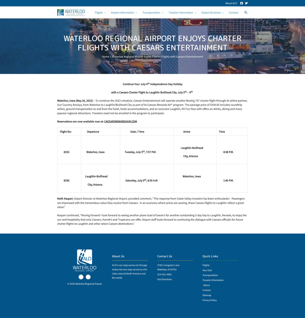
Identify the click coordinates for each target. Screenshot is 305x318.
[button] (104, 12)
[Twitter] (246, 3)
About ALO (231, 3)
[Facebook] (241, 3)
